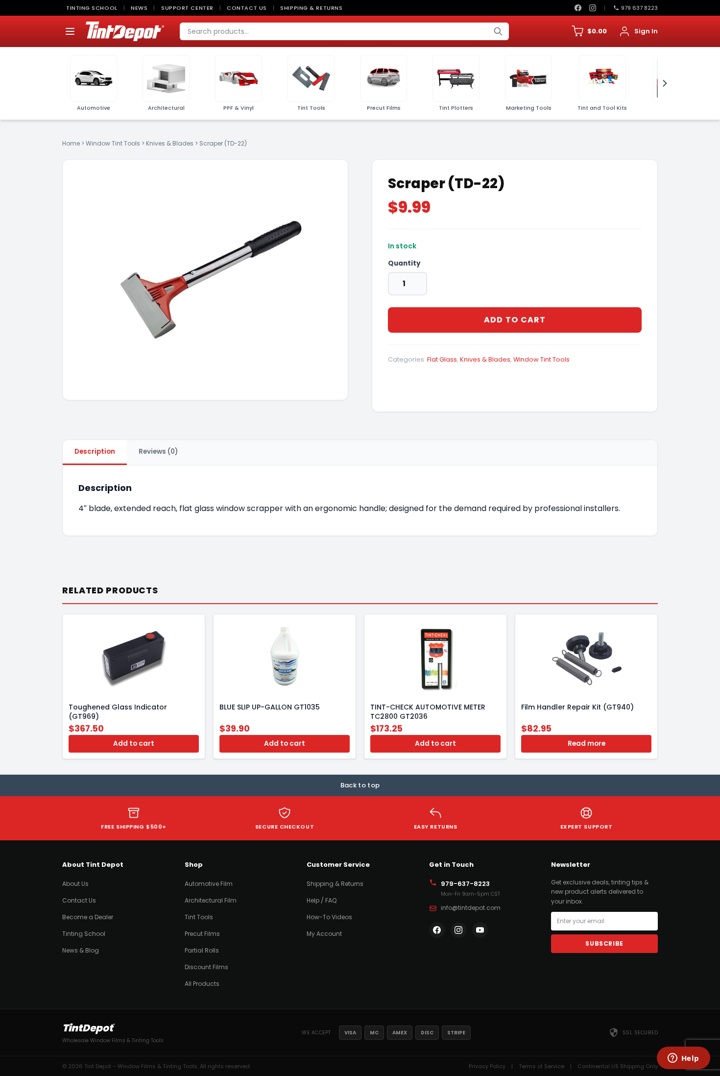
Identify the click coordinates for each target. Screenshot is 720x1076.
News (139, 8)
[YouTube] (480, 930)
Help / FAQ (321, 900)
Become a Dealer (87, 917)
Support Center (187, 8)
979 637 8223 (639, 8)
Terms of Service (541, 1066)
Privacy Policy (487, 1066)
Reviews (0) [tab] (158, 451)
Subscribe (604, 943)
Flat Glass (442, 359)
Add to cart (515, 319)
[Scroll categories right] (661, 83)
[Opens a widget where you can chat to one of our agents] (683, 1059)
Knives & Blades (169, 143)
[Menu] (70, 31)
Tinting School (92, 8)
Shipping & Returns (311, 8)
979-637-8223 (465, 883)
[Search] (498, 31)
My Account (324, 933)
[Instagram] (592, 7)
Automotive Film (209, 884)
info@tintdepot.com (471, 908)
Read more (586, 743)
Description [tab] (94, 451)
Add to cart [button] (133, 743)
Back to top (360, 785)
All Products (202, 983)
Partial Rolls (202, 950)
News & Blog (80, 950)
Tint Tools (199, 917)
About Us (75, 884)
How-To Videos (329, 917)
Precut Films (202, 933)
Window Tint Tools (113, 143)
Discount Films (206, 967)
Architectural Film (211, 900)
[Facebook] (578, 7)
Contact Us (247, 8)
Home (71, 143)
